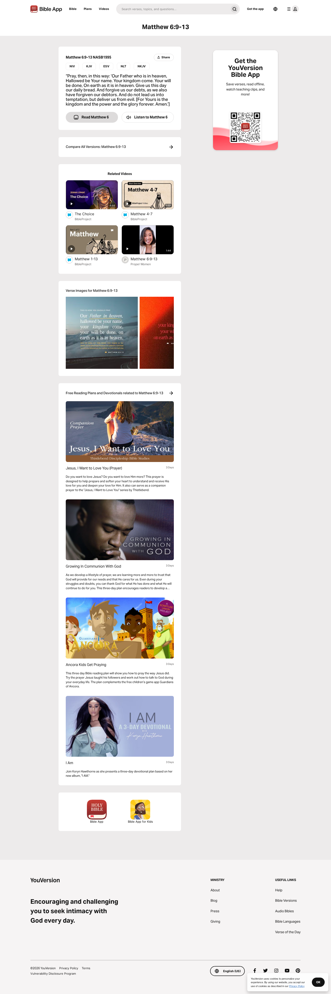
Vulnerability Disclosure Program (53, 973)
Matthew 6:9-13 (148, 258)
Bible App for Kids (140, 821)
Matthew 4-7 (146, 213)
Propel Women (141, 264)
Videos (104, 9)
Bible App (96, 821)
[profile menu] (292, 9)
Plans (88, 9)
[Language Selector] (275, 9)
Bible (73, 9)
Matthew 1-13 (91, 258)
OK (318, 982)
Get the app (255, 9)
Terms (86, 968)
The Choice (89, 213)
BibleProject (83, 219)
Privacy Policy (68, 968)
